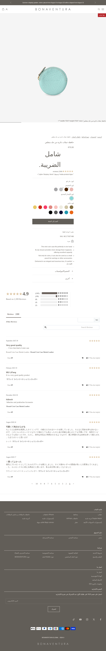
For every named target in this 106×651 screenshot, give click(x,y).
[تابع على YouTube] (80, 619)
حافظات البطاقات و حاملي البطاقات (18, 515)
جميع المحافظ (85, 137)
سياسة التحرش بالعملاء (22, 553)
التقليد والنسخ (97, 557)
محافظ (75, 515)
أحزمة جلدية (93, 518)
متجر (100, 538)
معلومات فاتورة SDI (95, 584)
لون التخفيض (69, 185)
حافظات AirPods (72, 518)
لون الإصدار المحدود (67, 194)
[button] (87, 358)
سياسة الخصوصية (48, 553)
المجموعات (93, 137)
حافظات (48, 515)
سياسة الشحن (73, 538)
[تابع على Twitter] (94, 619)
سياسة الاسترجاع (48, 538)
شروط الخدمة (97, 553)
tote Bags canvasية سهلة (45, 522)
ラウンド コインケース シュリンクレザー (21, 379)
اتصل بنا (99, 572)
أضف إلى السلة (53, 221)
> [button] (32, 484)
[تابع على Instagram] (87, 619)
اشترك (54, 609)
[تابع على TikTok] (73, 619)
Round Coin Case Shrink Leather (42, 352)
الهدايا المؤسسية (96, 576)
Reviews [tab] (10, 314)
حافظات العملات (76, 137)
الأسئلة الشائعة (97, 580)
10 (37, 484)
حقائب (100, 515)
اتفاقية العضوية (73, 553)
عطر (76, 522)
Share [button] (9, 358)
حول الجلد (48, 557)
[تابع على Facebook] (100, 619)
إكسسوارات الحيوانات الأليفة (93, 522)
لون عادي (71, 203)
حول (22, 557)
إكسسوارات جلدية (48, 518)
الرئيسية (99, 137)
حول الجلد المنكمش (71, 557)
